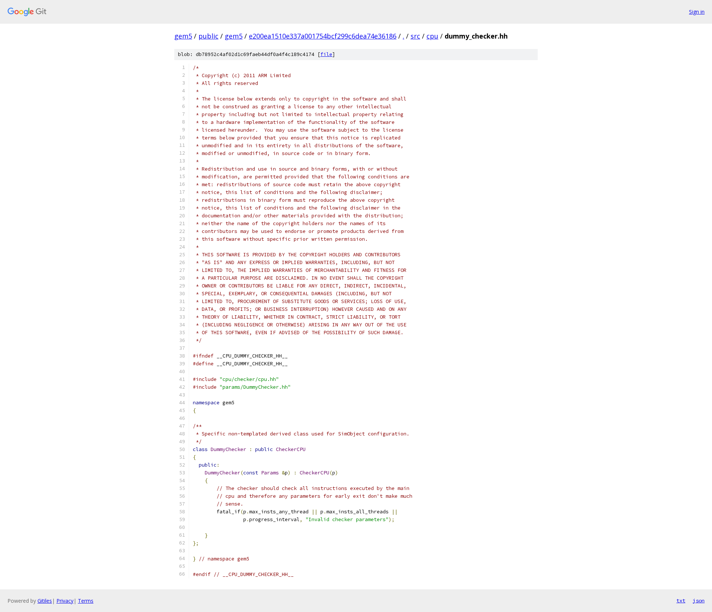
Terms (85, 600)
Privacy (64, 600)
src (415, 36)
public (208, 36)
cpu (432, 36)
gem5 (183, 36)
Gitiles (44, 600)
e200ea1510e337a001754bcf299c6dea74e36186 (322, 36)
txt (680, 600)
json (699, 600)
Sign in (697, 11)
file (326, 54)
